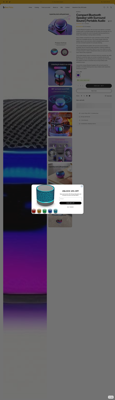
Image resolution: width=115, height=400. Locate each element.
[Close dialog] (82, 186)
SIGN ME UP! (70, 203)
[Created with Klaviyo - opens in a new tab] (57, 214)
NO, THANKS (70, 207)
